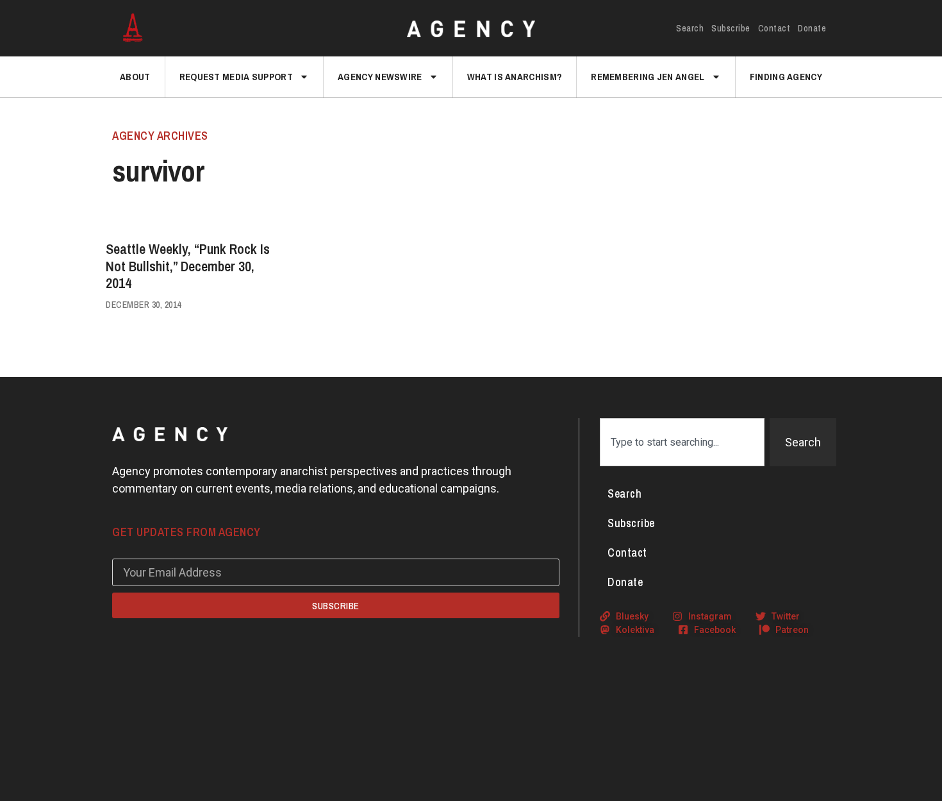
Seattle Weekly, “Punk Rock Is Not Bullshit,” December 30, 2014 (188, 265)
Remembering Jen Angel (647, 76)
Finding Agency (786, 76)
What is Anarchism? (514, 76)
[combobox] (682, 442)
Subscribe (730, 28)
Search (690, 28)
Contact (774, 28)
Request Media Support (236, 76)
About (135, 76)
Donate (812, 28)
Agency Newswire (380, 76)
